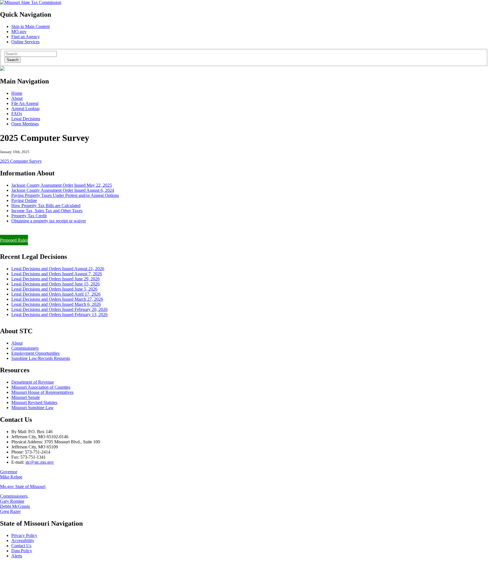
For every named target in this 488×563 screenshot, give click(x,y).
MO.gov (19, 31)
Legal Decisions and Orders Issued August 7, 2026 (56, 273)
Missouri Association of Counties (40, 387)
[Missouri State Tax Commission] (30, 2)
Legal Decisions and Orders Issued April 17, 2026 (56, 294)
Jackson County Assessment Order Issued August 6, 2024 (62, 190)
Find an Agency (25, 36)
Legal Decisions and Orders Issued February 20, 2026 (59, 309)
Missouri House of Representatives (42, 392)
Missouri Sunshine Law (32, 407)
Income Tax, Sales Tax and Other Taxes (46, 210)
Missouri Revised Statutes (34, 402)
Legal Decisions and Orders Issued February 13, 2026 (59, 314)
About (17, 98)
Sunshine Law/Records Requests (40, 358)
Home (16, 93)
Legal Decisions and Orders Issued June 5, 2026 (54, 289)
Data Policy (21, 550)
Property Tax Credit (29, 215)
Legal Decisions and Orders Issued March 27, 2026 (57, 299)
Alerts (16, 555)
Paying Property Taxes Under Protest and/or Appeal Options (65, 195)
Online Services (25, 41)
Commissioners (25, 348)
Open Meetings (25, 123)
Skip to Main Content (30, 26)
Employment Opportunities (35, 353)
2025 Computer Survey (21, 161)
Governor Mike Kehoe (11, 474)
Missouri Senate (25, 397)
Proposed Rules (14, 240)
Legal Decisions (25, 118)
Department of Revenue (32, 382)
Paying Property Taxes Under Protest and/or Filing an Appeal (54, 230)
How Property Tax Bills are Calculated (45, 205)
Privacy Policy (24, 535)
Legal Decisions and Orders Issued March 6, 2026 (56, 304)
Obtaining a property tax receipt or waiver (48, 220)
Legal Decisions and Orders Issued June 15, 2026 (55, 284)
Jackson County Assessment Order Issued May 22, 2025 (61, 185)
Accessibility (22, 540)
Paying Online (24, 200)
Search (12, 60)
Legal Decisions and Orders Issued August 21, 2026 (57, 268)
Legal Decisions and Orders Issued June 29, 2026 (55, 278)
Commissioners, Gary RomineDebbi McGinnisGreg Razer (15, 504)
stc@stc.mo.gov (39, 462)
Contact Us (21, 545)
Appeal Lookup (25, 108)
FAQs (16, 113)
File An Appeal (24, 103)
